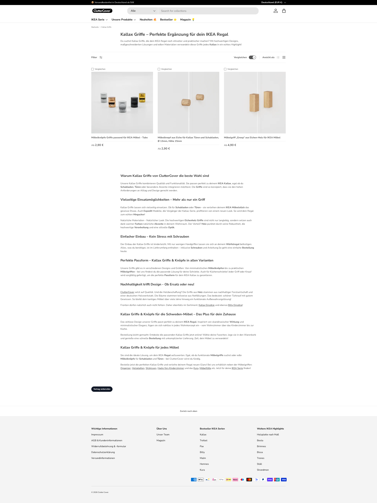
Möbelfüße (205, 368)
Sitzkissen (151, 368)
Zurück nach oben (188, 411)
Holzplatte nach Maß (268, 434)
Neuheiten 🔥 (148, 19)
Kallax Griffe (106, 27)
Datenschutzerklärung (103, 452)
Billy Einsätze (235, 305)
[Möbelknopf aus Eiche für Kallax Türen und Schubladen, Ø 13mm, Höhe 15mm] (188, 102)
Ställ (259, 464)
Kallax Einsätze (207, 305)
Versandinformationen (103, 458)
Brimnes (261, 446)
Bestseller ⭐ (168, 19)
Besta (260, 440)
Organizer (125, 368)
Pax (202, 446)
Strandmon (263, 470)
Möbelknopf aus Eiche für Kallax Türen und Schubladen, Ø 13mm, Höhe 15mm (188, 139)
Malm (203, 458)
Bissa (260, 452)
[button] (284, 11)
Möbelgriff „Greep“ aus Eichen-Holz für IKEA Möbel (252, 137)
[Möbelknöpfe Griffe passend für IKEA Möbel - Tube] (122, 102)
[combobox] (193, 10)
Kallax (203, 434)
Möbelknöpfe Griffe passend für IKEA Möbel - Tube (119, 137)
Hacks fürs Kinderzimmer (171, 368)
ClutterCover (127, 292)
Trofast (203, 440)
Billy (202, 452)
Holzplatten (138, 368)
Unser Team (163, 434)
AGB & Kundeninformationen (106, 440)
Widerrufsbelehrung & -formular (108, 446)
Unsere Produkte (122, 19)
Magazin (161, 440)
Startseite (95, 27)
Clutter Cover (103, 492)
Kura (196, 368)
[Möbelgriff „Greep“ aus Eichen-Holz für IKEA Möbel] (255, 102)
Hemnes (204, 464)
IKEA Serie (97, 19)
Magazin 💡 (187, 19)
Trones (260, 458)
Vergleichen (240, 57)
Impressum (97, 434)
